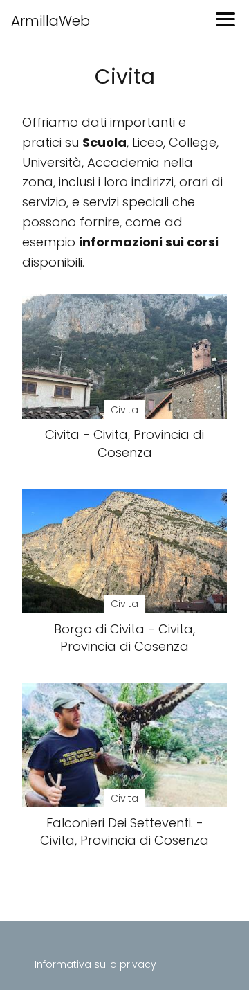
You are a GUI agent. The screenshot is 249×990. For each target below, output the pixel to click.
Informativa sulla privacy (95, 964)
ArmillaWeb (50, 20)
